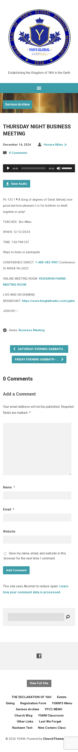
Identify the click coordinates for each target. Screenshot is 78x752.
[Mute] (59, 168)
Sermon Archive (17, 104)
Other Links (25, 721)
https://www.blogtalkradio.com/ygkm (48, 301)
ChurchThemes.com (58, 739)
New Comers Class (52, 728)
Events (62, 697)
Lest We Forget (50, 721)
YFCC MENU (53, 709)
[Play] (8, 168)
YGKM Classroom (51, 715)
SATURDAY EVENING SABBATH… (41, 349)
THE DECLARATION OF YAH (31, 697)
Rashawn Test (22, 728)
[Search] (68, 617)
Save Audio (18, 184)
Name (9, 487)
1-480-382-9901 (47, 262)
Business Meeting (32, 330)
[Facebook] (39, 656)
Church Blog (23, 715)
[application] (39, 168)
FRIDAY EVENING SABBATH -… (37, 359)
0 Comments (18, 153)
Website (9, 531)
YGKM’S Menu (62, 703)
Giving (10, 703)
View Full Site (39, 683)
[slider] (67, 168)
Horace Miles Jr (55, 144)
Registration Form (33, 703)
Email (8, 509)
